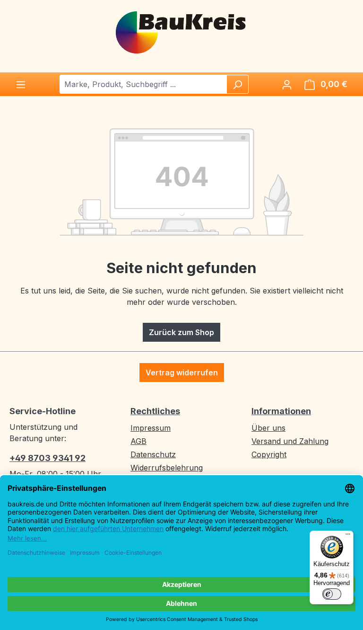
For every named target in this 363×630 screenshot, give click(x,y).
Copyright (268, 454)
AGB (138, 441)
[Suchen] (237, 84)
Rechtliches (155, 411)
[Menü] (20, 84)
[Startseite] (181, 31)
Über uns (268, 428)
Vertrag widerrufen (182, 372)
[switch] (331, 594)
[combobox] (143, 84)
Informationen (281, 411)
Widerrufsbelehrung (166, 467)
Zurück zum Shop (181, 332)
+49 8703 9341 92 (47, 458)
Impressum (150, 428)
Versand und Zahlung (289, 441)
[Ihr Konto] (287, 84)
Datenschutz (153, 454)
